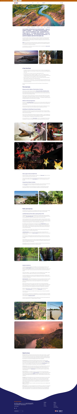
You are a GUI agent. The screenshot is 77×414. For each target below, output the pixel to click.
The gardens (25, 184)
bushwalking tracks (43, 223)
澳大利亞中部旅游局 (56, 407)
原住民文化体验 (16, 406)
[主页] (16, 3)
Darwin (23, 42)
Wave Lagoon (42, 175)
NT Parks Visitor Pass (36, 372)
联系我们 (45, 403)
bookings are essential (32, 295)
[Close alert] (76, 0)
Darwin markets (35, 118)
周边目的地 (28, 27)
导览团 (41, 27)
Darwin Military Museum (30, 102)
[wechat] (14, 408)
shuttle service (47, 361)
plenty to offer (48, 46)
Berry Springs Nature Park (29, 216)
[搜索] (60, 2)
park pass (34, 373)
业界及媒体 (55, 403)
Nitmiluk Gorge (40, 289)
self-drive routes (44, 363)
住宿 (44, 27)
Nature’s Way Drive (28, 267)
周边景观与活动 (33, 27)
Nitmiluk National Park (29, 289)
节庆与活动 (38, 27)
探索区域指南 (48, 27)
